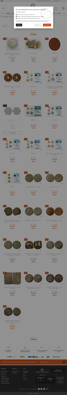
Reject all (38, 25)
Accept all (47, 25)
